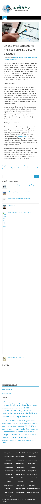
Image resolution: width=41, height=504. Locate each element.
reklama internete (19, 437)
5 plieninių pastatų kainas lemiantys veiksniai (20, 192)
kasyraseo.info (9, 492)
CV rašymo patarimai (12, 403)
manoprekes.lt (20, 467)
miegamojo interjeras (17, 423)
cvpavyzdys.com (8, 485)
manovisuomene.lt (9, 456)
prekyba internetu (10, 434)
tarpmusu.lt (9, 460)
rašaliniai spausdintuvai (30, 434)
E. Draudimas (11, 205)
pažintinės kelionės (19, 429)
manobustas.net (32, 460)
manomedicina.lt (8, 463)
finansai (5, 405)
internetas (24, 408)
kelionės (7, 420)
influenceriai (11, 408)
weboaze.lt (32, 485)
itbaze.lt (9, 481)
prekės (21, 434)
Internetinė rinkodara (31, 57)
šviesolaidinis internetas (27, 440)
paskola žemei (20, 426)
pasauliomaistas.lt (20, 456)
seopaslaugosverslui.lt (32, 488)
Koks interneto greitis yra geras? (16, 357)
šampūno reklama (16, 440)
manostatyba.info (32, 474)
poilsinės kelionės (26, 432)
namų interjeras (27, 423)
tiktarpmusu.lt (32, 456)
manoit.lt (32, 467)
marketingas (23, 420)
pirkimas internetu (10, 432)
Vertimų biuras (22, 137)
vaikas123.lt (20, 460)
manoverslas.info (7, 389)
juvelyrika (14, 413)
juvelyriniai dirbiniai (27, 413)
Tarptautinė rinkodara (10, 59)
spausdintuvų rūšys (7, 440)
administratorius (18, 57)
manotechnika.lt (20, 453)
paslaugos (30, 426)
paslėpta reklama (6, 429)
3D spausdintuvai (6, 401)
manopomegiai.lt (8, 453)
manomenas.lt (9, 467)
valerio (4, 501)
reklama (5, 438)
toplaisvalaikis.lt (20, 488)
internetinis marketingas (13, 410)
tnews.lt (32, 481)
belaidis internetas (15, 401)
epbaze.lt (8, 488)
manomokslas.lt (20, 471)
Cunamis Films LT (7, 393)
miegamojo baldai (6, 423)
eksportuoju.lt (8, 496)
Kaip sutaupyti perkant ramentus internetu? (19, 198)
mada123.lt (20, 478)
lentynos (15, 420)
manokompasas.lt (20, 463)
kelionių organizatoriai (19, 416)
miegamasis (32, 420)
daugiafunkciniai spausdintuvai (25, 403)
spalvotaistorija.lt (32, 478)
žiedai (4, 442)
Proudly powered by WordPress (12, 499)
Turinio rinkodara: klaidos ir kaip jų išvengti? (19, 212)
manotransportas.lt (32, 453)
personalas (33, 429)
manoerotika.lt (32, 463)
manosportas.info (20, 474)
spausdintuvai (33, 438)
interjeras (17, 408)
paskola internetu (12, 426)
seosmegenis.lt (20, 492)
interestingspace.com (32, 492)
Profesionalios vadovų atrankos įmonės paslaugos (21, 185)
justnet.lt (20, 481)
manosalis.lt (9, 474)
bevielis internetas (25, 401)
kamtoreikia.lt (20, 485)
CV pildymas (33, 401)
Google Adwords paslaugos (21, 405)
